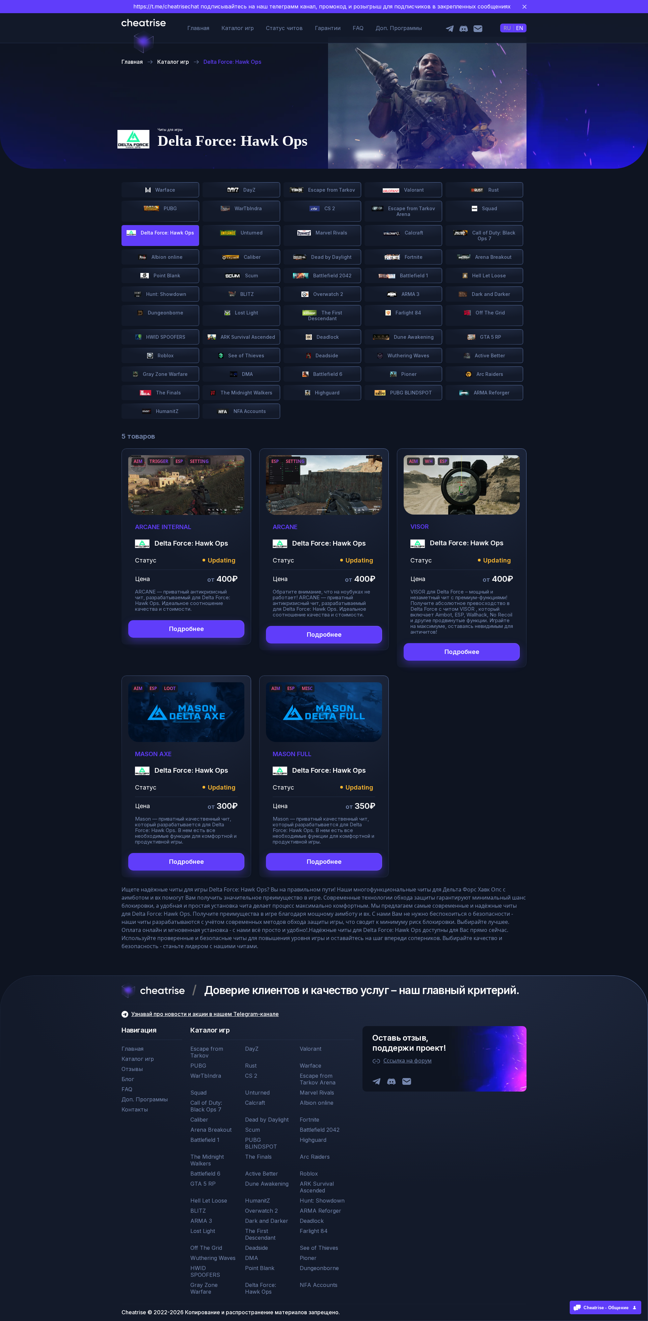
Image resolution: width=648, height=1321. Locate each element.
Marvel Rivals (330, 233)
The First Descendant (325, 315)
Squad (489, 208)
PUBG (169, 208)
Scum (251, 275)
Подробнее (186, 628)
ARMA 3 (410, 294)
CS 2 (329, 208)
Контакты (135, 1109)
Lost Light (246, 312)
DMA (247, 374)
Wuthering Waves (407, 355)
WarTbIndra (247, 208)
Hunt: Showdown (165, 294)
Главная (198, 28)
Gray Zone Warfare (164, 374)
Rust (493, 190)
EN (519, 28)
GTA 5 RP (490, 337)
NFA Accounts (249, 411)
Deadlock (327, 337)
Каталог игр (237, 28)
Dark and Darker (490, 294)
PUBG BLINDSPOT (410, 392)
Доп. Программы (399, 28)
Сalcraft (413, 233)
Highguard (327, 392)
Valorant (413, 190)
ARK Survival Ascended (247, 337)
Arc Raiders (489, 374)
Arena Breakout (493, 257)
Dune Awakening (413, 337)
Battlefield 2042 (332, 275)
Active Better (489, 355)
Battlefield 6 (327, 374)
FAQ (358, 28)
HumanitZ (167, 411)
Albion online (166, 257)
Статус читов (284, 28)
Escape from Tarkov (331, 190)
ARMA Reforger (491, 392)
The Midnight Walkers (245, 392)
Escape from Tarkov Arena (411, 211)
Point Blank (166, 275)
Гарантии (328, 28)
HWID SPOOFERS (165, 337)
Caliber (251, 257)
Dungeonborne (164, 312)
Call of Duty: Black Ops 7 (493, 235)
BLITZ (246, 294)
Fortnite (413, 257)
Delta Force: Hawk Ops (260, 1288)
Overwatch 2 (327, 294)
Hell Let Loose (488, 275)
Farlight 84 (407, 312)
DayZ (248, 190)
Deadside (326, 355)
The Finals (168, 392)
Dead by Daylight (331, 257)
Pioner (408, 374)
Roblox (164, 355)
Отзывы (132, 1069)
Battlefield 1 (413, 275)
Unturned (251, 233)
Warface (164, 190)
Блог (128, 1079)
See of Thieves (245, 355)
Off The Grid (489, 312)
